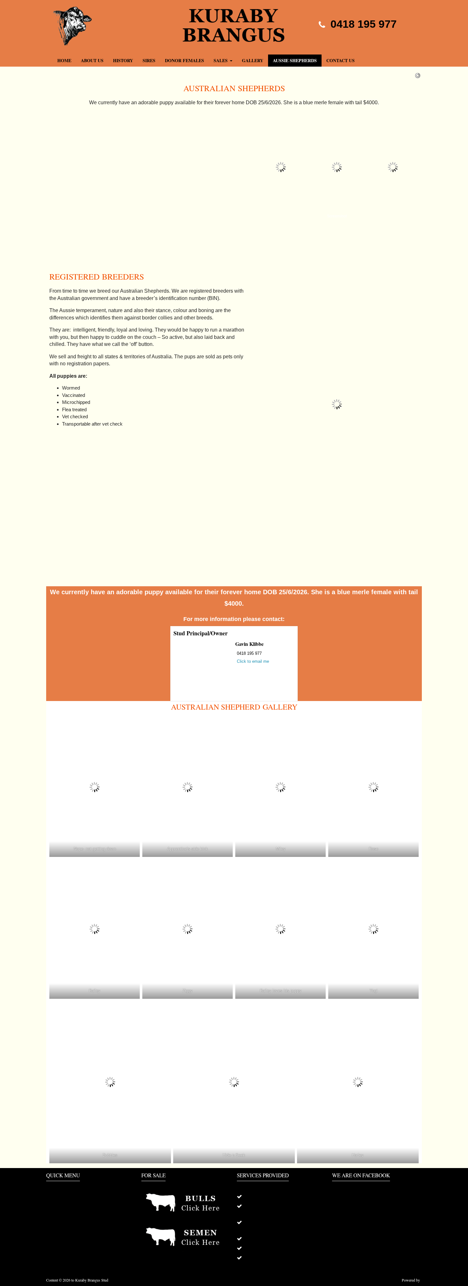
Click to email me (253, 661)
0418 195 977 (362, 24)
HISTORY (123, 60)
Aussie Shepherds (295, 60)
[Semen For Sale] (186, 1237)
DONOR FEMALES (184, 60)
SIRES (149, 60)
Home (64, 60)
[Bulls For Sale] (186, 1202)
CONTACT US (60, 1234)
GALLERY (252, 60)
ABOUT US (92, 60)
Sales (221, 60)
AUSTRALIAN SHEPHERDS (74, 1225)
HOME (53, 1196)
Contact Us (340, 60)
